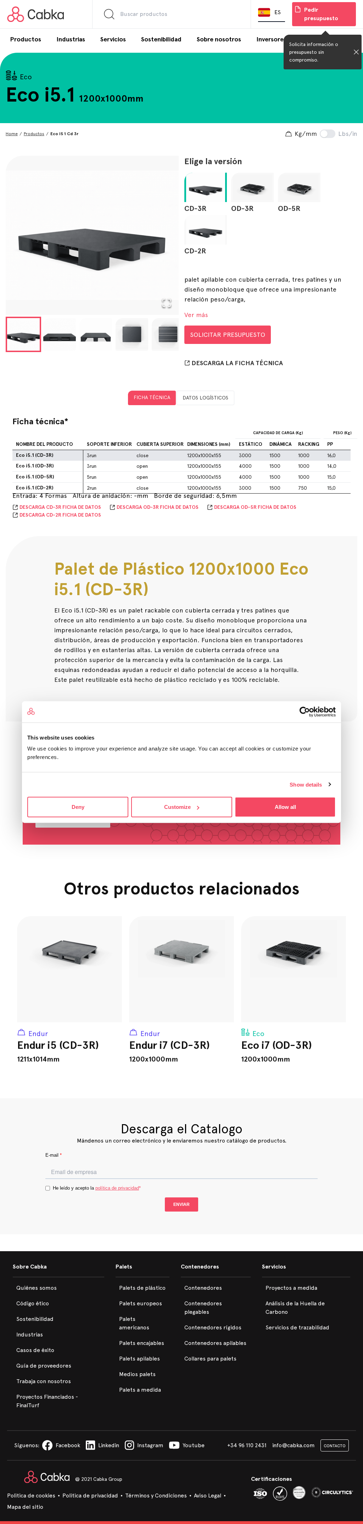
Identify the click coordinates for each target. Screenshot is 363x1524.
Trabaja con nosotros (43, 1381)
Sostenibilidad (35, 1319)
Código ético (32, 1303)
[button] (92, 235)
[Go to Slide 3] (95, 334)
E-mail (53, 1155)
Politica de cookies (31, 1495)
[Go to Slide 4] (132, 334)
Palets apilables (139, 1358)
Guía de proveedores (43, 1365)
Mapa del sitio (25, 1506)
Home (12, 133)
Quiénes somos (36, 1287)
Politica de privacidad (90, 1495)
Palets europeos (140, 1303)
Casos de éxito (35, 1350)
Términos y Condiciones (156, 1495)
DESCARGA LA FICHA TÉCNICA (237, 363)
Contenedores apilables (215, 1343)
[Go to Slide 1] (23, 334)
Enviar (181, 1204)
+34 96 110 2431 (247, 1445)
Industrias (29, 1334)
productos (34, 133)
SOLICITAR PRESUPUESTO (227, 334)
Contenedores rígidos (212, 1327)
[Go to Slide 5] (168, 334)
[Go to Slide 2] (59, 334)
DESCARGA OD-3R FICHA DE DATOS (158, 507)
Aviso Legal (207, 1495)
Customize (177, 807)
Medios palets (137, 1374)
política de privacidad (117, 1188)
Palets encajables (141, 1343)
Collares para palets (210, 1358)
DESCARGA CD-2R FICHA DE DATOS (60, 515)
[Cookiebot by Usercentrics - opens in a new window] (305, 711)
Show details (306, 784)
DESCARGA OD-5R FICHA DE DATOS (255, 507)
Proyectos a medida (291, 1287)
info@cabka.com (293, 1445)
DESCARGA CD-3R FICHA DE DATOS (60, 507)
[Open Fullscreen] (167, 303)
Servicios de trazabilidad (297, 1327)
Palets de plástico (142, 1287)
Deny (78, 807)
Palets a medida (140, 1389)
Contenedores (203, 1287)
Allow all (285, 807)
